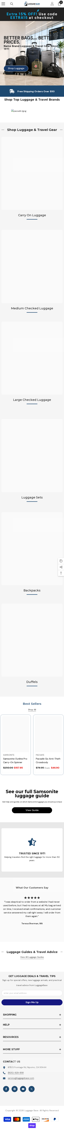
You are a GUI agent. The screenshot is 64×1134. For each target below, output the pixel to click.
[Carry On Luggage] (32, 173)
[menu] (3, 4)
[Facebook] (6, 1089)
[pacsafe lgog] (34, 111)
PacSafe (40, 755)
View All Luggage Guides (32, 957)
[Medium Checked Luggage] (32, 266)
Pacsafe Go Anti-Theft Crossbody (48, 760)
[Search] (12, 4)
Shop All (32, 709)
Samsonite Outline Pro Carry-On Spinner (15, 760)
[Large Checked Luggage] (32, 358)
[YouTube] (23, 1089)
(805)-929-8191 (16, 1072)
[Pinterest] (14, 1089)
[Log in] (52, 3)
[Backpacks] (32, 548)
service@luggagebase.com (21, 1078)
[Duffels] (32, 640)
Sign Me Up (32, 1002)
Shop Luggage (14, 68)
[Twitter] (31, 1089)
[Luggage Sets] (32, 455)
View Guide (32, 810)
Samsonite (8, 755)
